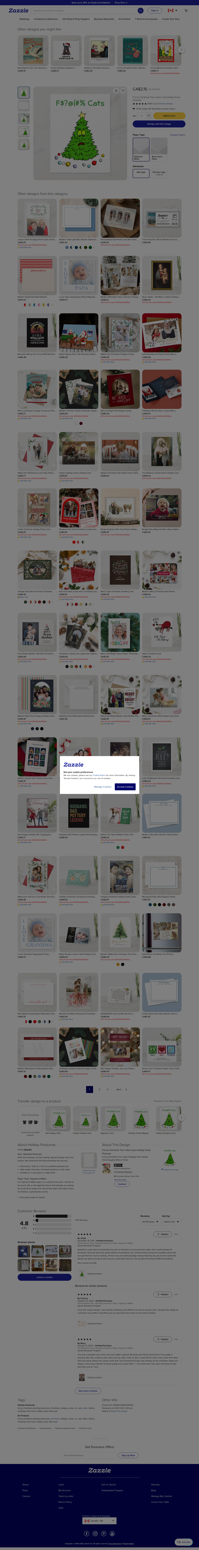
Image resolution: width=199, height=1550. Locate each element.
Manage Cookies (102, 786)
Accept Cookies (125, 786)
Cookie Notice (99, 775)
